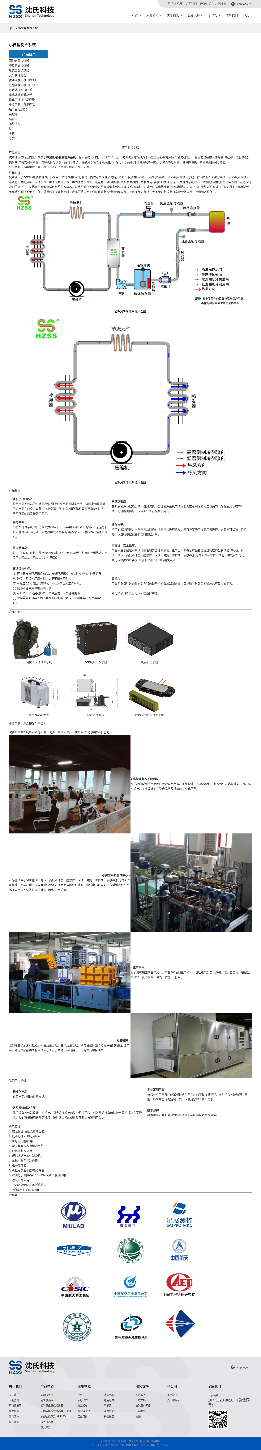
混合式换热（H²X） (21, 89)
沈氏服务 (141, 1394)
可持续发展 (175, 3)
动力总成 (109, 1411)
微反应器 (46, 1427)
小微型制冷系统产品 (22, 104)
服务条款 (155, 1441)
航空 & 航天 (84, 1411)
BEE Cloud (162, 1445)
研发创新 (14, 1411)
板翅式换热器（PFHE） (54, 1416)
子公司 (212, 15)
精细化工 (109, 1416)
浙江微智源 (173, 1400)
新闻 (114, 1441)
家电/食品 (83, 1400)
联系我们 (232, 15)
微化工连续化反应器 (22, 99)
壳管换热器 (47, 1400)
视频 (138, 1416)
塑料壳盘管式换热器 (52, 1405)
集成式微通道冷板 (20, 94)
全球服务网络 (143, 1405)
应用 (27, 1096)
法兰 (12, 128)
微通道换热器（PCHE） (24, 80)
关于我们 (191, 3)
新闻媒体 (14, 1416)
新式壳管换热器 (19, 70)
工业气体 (83, 1416)
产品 (135, 15)
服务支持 (194, 15)
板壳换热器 (47, 1422)
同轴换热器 (47, 1394)
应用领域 (152, 15)
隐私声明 (144, 1441)
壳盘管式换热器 (19, 65)
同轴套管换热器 (19, 60)
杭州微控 (172, 1394)
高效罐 (13, 114)
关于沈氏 (14, 1394)
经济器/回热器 (18, 109)
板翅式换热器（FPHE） (24, 85)
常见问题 (133, 1441)
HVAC (81, 1394)
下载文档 (141, 1400)
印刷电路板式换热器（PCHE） (58, 1411)
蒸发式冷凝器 (17, 75)
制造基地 (14, 1400)
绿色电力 (109, 1400)
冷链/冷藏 (109, 1394)
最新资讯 (206, 3)
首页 (12, 28)
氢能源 (107, 1405)
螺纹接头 (14, 123)
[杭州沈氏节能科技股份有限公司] (32, 11)
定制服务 (220, 3)
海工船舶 (83, 1405)
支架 (12, 138)
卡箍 (12, 133)
